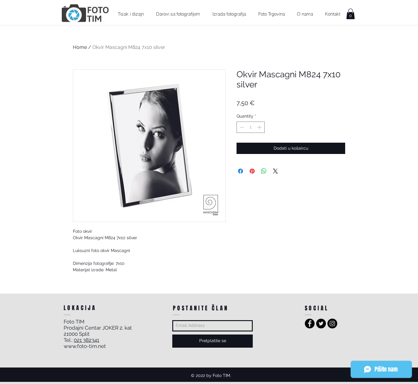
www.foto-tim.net (85, 346)
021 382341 (86, 340)
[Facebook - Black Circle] (310, 323)
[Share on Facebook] (240, 171)
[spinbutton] (250, 127)
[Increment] (260, 127)
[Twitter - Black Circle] (321, 323)
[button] (131, 14)
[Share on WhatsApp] (263, 171)
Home (80, 47)
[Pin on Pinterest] (252, 171)
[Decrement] (241, 127)
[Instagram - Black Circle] (332, 323)
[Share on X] (275, 171)
